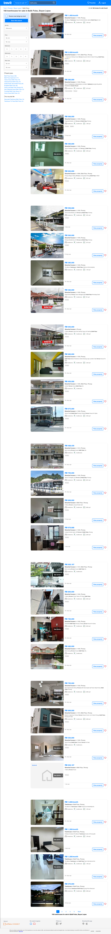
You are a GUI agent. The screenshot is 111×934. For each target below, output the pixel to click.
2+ (16, 49)
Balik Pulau (26, 8)
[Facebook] (57, 924)
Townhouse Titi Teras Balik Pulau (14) (13, 101)
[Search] (54, 3)
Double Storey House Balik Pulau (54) (13, 83)
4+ (25, 49)
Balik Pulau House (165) (10, 76)
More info (21, 931)
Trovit (5, 8)
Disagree (98, 931)
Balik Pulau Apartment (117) (11, 78)
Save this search (16, 21)
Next (79, 912)
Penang (10, 8)
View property (97, 35)
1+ (11, 49)
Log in (104, 3)
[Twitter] (60, 924)
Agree (92, 931)
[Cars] (34, 924)
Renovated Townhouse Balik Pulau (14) (14, 99)
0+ (7, 49)
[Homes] (31, 924)
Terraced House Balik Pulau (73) (12, 81)
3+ (21, 49)
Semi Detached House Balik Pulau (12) (14, 89)
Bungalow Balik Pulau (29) (11, 85)
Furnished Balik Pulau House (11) (12, 91)
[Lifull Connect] (11, 925)
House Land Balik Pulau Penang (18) (13, 87)
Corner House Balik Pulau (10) (12, 93)
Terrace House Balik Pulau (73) (12, 80)
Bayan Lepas (17, 8)
